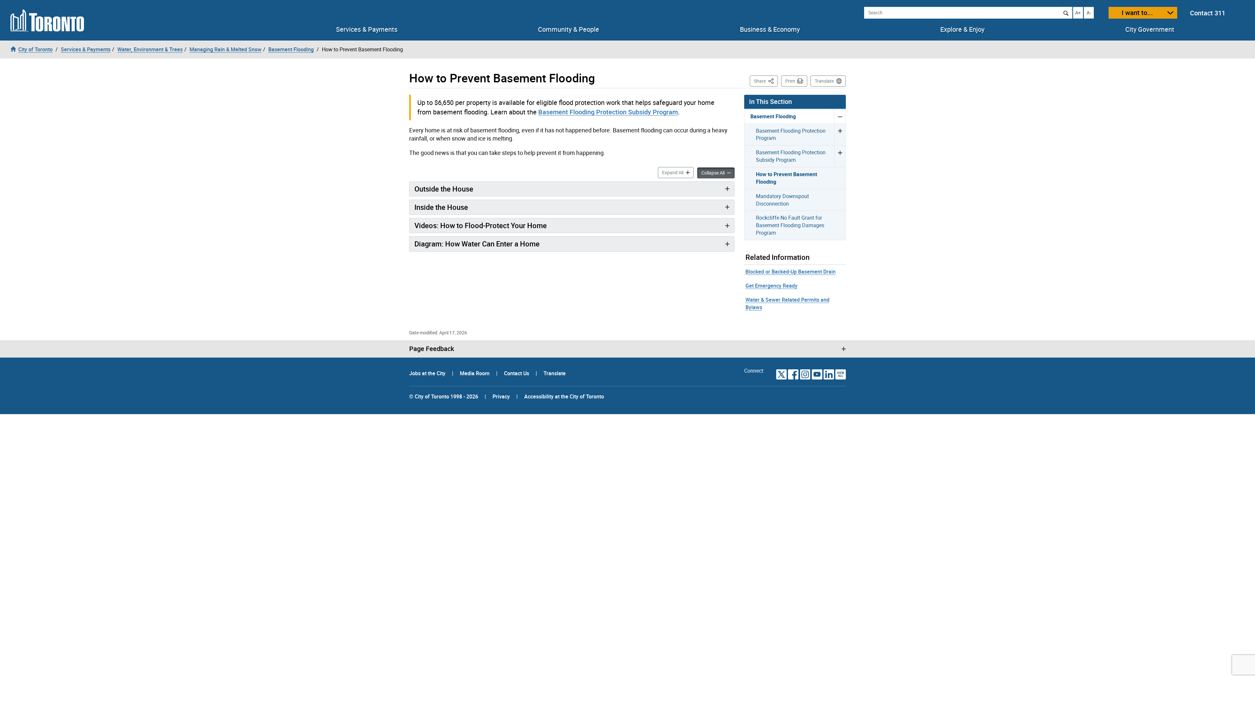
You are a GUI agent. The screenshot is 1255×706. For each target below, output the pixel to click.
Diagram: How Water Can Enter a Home (477, 243)
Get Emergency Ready (771, 285)
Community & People (568, 29)
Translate (824, 81)
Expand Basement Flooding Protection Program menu (839, 134)
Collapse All (718, 172)
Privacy (501, 396)
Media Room (475, 373)
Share (766, 80)
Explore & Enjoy (962, 29)
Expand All (678, 172)
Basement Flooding (773, 116)
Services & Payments (366, 29)
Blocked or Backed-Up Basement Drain (790, 271)
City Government (1149, 29)
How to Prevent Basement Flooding (786, 178)
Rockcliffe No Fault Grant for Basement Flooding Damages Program (790, 225)
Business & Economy (770, 29)
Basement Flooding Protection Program (791, 134)
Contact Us (517, 373)
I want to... (1137, 12)
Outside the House (443, 188)
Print (790, 81)
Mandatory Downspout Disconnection (782, 200)
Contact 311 (1207, 12)
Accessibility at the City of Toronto (564, 396)
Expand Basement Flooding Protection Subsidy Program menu (839, 156)
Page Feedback (431, 349)
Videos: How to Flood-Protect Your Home (480, 225)
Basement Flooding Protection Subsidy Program (608, 112)
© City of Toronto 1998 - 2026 (443, 396)
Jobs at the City (428, 373)
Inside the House (441, 207)
